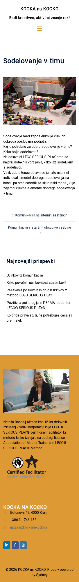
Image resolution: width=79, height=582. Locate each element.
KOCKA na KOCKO (39, 8)
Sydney (42, 575)
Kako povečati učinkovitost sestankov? (36, 283)
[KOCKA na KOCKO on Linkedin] (6, 545)
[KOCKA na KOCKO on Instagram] (23, 545)
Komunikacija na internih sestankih (41, 215)
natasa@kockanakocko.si (29, 527)
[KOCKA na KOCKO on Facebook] (15, 545)
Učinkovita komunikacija (25, 275)
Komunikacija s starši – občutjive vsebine (39, 227)
